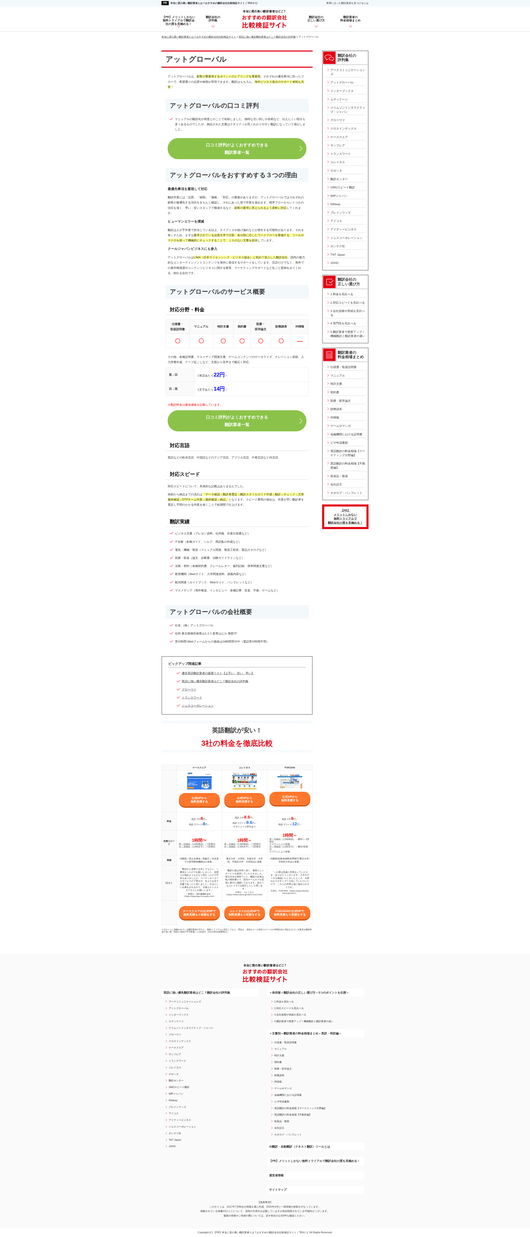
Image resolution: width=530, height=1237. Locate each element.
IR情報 (334, 417)
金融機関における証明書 (346, 434)
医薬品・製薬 (339, 476)
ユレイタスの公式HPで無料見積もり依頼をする (244, 912)
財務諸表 (336, 409)
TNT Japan (337, 254)
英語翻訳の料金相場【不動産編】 (347, 465)
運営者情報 (276, 1175)
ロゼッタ (336, 170)
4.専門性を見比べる (343, 323)
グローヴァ (189, 689)
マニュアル (337, 375)
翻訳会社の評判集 (213, 18)
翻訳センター (339, 179)
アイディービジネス (343, 229)
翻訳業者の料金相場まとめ (350, 18)
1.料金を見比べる (341, 294)
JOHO (334, 263)
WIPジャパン (338, 195)
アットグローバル (342, 82)
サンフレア (337, 145)
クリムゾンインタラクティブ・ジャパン (347, 109)
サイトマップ (278, 1189)
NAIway (335, 204)
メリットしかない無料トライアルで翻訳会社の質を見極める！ (345, 516)
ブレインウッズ (340, 212)
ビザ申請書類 (339, 442)
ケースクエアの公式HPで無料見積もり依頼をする (199, 912)
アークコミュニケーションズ (347, 72)
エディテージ (339, 99)
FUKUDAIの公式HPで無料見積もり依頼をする (290, 912)
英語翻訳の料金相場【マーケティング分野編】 (347, 453)
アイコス (336, 221)
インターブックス (342, 91)
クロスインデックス (343, 128)
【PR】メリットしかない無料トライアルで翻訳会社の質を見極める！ (178, 20)
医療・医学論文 (340, 400)
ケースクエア (339, 137)
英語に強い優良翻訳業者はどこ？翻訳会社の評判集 (215, 681)
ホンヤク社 (337, 246)
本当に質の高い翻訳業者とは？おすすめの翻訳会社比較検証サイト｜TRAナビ (214, 3)
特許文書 (336, 383)
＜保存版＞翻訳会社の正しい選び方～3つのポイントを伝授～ (309, 992)
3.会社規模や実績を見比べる (347, 313)
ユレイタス (337, 162)
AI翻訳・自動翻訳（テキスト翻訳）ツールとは (299, 1146)
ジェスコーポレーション (198, 705)
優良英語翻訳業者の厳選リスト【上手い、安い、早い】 (218, 673)
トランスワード (192, 697)
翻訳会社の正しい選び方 (316, 18)
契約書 (334, 392)
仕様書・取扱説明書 (343, 367)
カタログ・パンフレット (346, 493)
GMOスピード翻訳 (342, 187)
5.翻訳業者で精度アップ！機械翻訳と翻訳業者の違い (347, 334)
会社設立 (336, 484)
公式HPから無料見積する (199, 799)
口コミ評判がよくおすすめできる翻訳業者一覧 (237, 149)
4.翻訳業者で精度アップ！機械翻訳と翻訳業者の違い (304, 1021)
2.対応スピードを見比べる (347, 302)
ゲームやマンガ (340, 425)
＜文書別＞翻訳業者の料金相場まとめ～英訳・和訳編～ (305, 1033)
